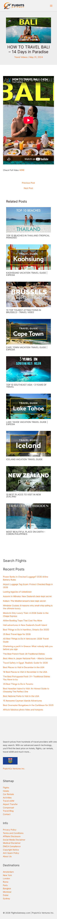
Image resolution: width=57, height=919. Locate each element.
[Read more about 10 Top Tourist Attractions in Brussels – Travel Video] (28, 294)
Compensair (8, 807)
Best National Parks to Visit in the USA (21, 696)
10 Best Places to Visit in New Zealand (23, 495)
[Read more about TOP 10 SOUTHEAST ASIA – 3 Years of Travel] (28, 369)
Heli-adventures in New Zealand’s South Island (25, 625)
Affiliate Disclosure (11, 836)
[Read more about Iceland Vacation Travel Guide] (28, 443)
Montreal (7, 892)
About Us (7, 856)
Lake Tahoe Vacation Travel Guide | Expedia (27, 423)
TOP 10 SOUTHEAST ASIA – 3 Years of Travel (26, 385)
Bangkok (7, 888)
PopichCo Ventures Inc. (14, 768)
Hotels (6, 791)
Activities (7, 797)
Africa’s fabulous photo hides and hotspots (23, 709)
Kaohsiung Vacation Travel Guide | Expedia (26, 274)
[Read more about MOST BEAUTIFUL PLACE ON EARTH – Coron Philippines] (28, 516)
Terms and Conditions (13, 833)
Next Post (28, 188)
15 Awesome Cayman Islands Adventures (22, 700)
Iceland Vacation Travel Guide (24, 459)
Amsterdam (8, 872)
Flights (6, 787)
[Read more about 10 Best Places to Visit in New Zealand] (28, 478)
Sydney (6, 898)
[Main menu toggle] (51, 6)
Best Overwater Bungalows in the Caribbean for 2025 (28, 705)
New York (7, 875)
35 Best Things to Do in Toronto (18, 684)
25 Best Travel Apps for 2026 (17, 634)
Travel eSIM (8, 801)
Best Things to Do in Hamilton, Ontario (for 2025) (26, 629)
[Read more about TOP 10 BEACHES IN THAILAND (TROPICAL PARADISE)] (28, 219)
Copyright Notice (11, 850)
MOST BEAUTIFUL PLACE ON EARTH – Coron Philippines (25, 533)
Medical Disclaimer (12, 843)
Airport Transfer (10, 804)
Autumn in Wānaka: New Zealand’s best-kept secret (27, 596)
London (6, 878)
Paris (5, 885)
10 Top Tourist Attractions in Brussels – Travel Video (23, 311)
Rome (5, 882)
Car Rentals (8, 794)
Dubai (5, 895)
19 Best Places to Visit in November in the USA (25, 672)
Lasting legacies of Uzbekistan (17, 592)
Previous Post (28, 183)
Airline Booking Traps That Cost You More (22, 620)
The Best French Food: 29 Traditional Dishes (24, 654)
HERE (21, 170)
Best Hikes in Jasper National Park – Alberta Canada (27, 658)
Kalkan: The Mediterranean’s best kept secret (24, 601)
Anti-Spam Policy (11, 853)
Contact (7, 814)
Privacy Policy (9, 830)
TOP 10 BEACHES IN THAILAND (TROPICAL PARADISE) (28, 236)
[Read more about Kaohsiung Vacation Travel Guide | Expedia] (28, 257)
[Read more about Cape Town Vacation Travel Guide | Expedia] (28, 331)
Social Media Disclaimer (14, 840)
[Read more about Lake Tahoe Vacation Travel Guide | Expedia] (28, 406)
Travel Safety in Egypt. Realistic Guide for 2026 (25, 663)
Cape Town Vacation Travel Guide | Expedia (26, 348)
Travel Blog (8, 811)
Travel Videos (20, 57)
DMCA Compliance (12, 846)
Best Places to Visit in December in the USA (23, 667)
